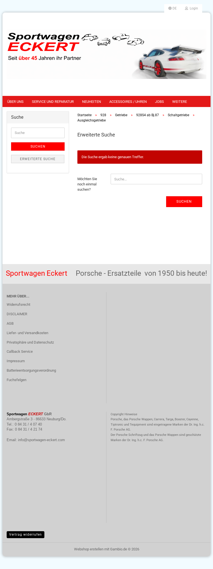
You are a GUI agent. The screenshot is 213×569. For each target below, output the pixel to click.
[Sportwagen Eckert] (106, 54)
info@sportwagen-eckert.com (41, 440)
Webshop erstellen (88, 549)
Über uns (15, 102)
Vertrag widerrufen (25, 534)
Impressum (16, 361)
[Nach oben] (197, 560)
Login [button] (193, 8)
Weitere (179, 102)
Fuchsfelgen (16, 380)
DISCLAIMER (17, 314)
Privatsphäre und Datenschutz (30, 342)
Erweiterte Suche (37, 159)
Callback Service (20, 351)
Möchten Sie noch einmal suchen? (87, 184)
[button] (172, 8)
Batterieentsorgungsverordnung (31, 370)
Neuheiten (91, 102)
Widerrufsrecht (18, 304)
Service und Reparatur (53, 102)
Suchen (184, 201)
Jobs (159, 102)
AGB (10, 323)
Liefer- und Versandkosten (27, 333)
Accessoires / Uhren (128, 102)
